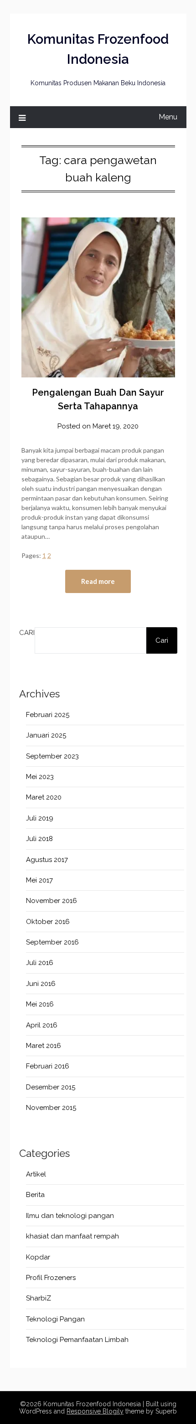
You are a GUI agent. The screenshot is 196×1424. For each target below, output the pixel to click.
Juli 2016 (39, 963)
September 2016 (52, 942)
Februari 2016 (47, 1066)
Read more (98, 581)
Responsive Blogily (95, 1411)
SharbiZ (38, 1298)
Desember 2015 (50, 1087)
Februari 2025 (47, 715)
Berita (35, 1195)
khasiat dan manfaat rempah (72, 1236)
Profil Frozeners (51, 1278)
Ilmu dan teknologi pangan (70, 1216)
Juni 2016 (41, 984)
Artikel (36, 1174)
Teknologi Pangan (55, 1319)
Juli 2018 (39, 839)
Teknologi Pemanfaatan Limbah (77, 1340)
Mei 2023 (40, 777)
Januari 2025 (46, 735)
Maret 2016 (43, 1046)
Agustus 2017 (47, 860)
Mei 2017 (39, 880)
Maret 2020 (44, 797)
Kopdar (38, 1257)
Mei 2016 (40, 1004)
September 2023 (52, 756)
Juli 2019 (39, 818)
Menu (168, 117)
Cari (27, 633)
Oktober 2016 (48, 922)
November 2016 (51, 901)
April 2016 (41, 1025)
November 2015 (51, 1108)
